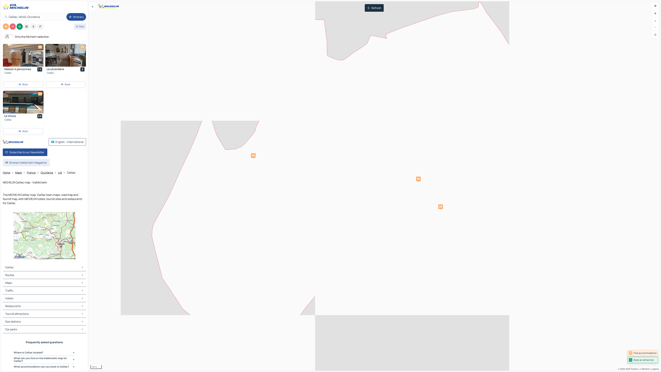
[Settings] (655, 13)
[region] (374, 186)
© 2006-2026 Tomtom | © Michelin (634, 368)
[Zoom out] (655, 27)
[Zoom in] (655, 21)
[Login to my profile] (655, 6)
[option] (6, 26)
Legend (655, 368)
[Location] (655, 35)
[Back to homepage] (16, 6)
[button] (253, 155)
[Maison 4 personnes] (23, 55)
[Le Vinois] (23, 102)
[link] (642, 353)
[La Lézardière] (65, 55)
